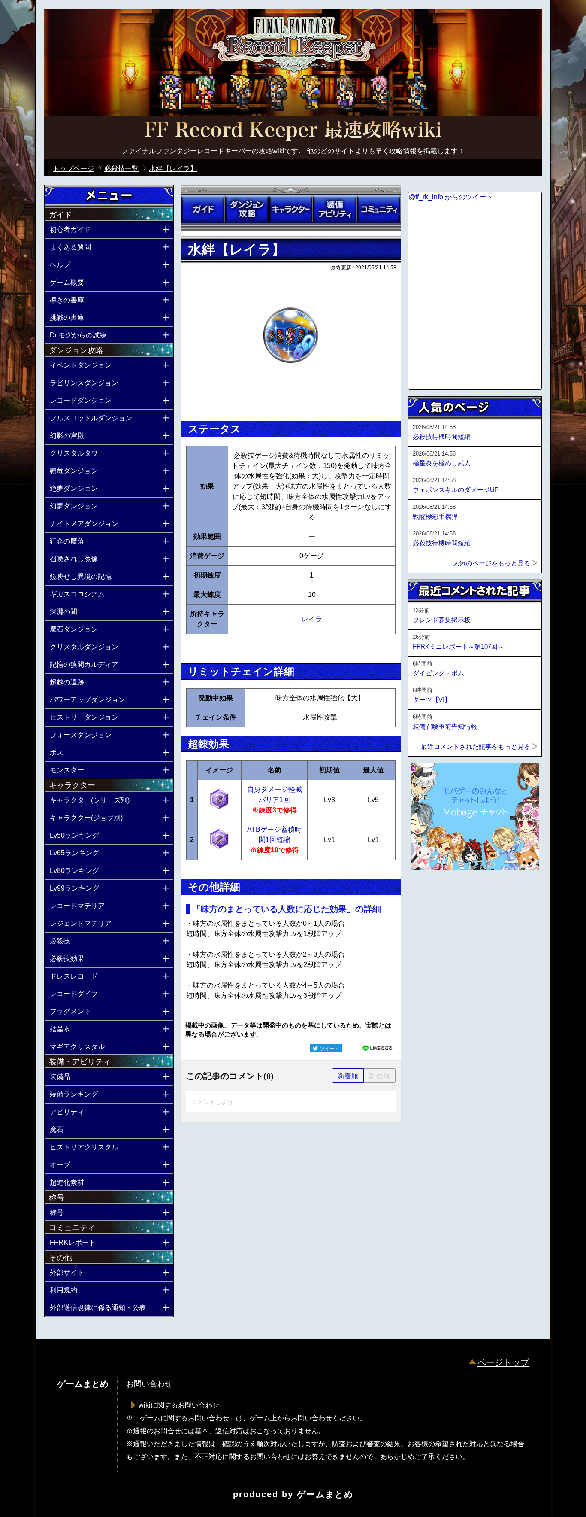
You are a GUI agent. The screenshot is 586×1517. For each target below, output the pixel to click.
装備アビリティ (334, 209)
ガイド (203, 209)
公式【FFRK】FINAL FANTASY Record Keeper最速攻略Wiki (293, 131)
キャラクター (291, 209)
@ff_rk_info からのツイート (450, 197)
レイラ (312, 619)
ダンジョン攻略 (247, 209)
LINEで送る (377, 1048)
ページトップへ (429, 893)
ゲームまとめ (325, 1494)
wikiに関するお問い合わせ (179, 1405)
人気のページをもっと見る (491, 563)
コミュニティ (379, 209)
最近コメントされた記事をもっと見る (475, 746)
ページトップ (503, 1362)
